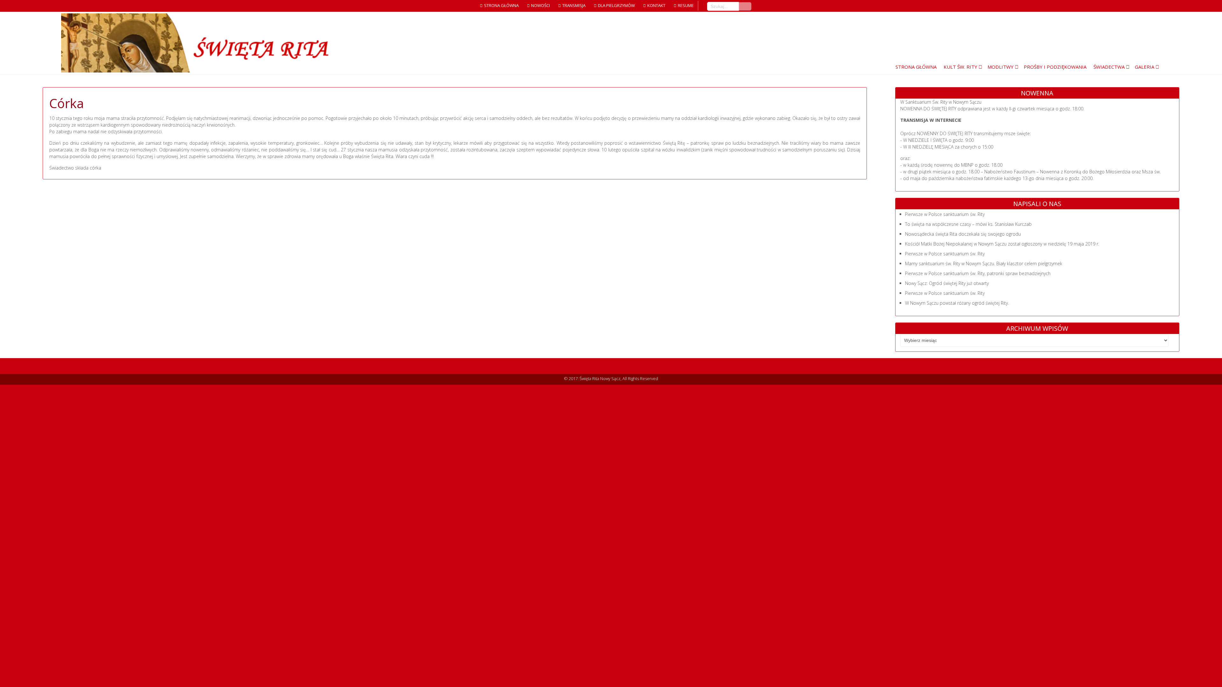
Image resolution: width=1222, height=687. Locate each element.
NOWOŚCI (540, 5)
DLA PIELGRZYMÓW (616, 5)
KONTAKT (656, 5)
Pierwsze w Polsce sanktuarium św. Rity (945, 214)
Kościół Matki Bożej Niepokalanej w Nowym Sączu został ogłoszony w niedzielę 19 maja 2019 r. (1002, 244)
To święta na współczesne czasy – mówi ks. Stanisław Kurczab (968, 224)
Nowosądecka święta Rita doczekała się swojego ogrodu (963, 234)
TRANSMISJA (574, 5)
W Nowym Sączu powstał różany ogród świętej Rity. (957, 303)
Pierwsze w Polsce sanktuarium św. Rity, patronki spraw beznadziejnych (977, 273)
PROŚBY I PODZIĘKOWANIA (1055, 67)
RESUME (686, 5)
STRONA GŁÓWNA (501, 5)
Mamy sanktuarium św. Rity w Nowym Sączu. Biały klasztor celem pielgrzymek (983, 263)
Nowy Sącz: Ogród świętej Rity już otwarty (947, 283)
